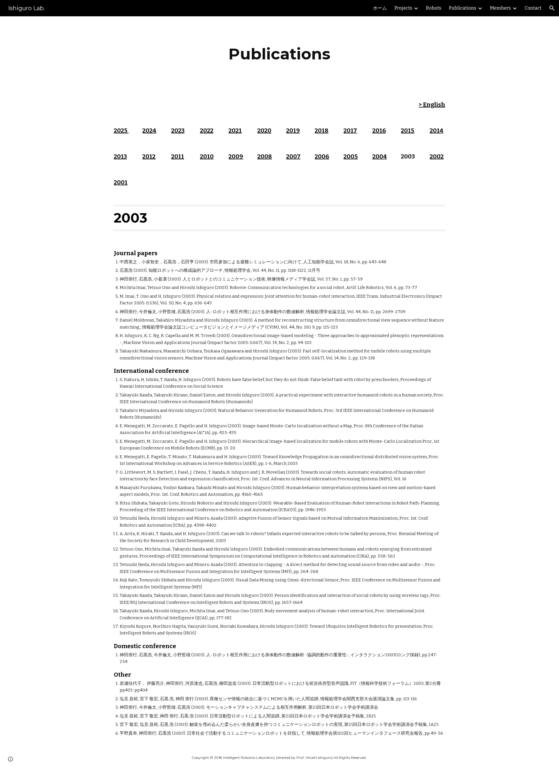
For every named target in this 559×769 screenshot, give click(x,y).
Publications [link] (462, 8)
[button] (552, 8)
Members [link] (500, 8)
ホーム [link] (380, 8)
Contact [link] (533, 8)
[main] (279, 54)
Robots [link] (433, 8)
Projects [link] (403, 8)
